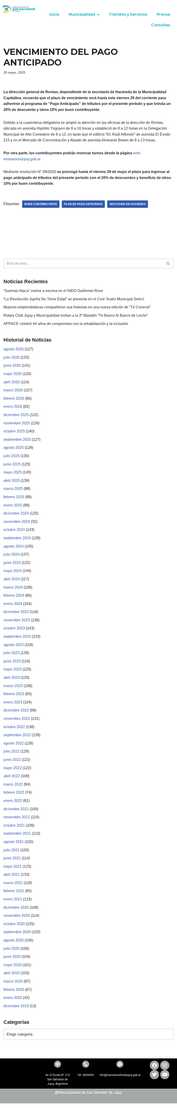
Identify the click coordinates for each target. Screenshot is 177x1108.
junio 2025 (12, 464)
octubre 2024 (14, 530)
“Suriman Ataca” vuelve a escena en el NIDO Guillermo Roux (53, 291)
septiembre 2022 (17, 735)
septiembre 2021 (17, 833)
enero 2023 (12, 702)
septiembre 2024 (17, 538)
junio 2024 (12, 563)
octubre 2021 (14, 825)
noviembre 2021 (16, 817)
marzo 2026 (13, 390)
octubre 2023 (14, 628)
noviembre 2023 (16, 620)
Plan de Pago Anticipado (83, 204)
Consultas (160, 25)
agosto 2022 (13, 743)
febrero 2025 (13, 497)
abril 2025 (11, 481)
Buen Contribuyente (40, 204)
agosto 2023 (13, 645)
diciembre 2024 (16, 513)
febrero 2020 (13, 990)
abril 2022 (11, 776)
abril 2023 (11, 677)
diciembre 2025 (16, 415)
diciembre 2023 (16, 612)
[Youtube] (164, 1074)
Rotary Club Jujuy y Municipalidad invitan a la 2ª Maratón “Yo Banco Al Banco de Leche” (75, 315)
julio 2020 (11, 948)
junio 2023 (12, 661)
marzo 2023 (13, 686)
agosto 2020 (13, 940)
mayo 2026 (12, 374)
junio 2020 (12, 957)
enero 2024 (12, 604)
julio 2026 (11, 357)
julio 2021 (11, 850)
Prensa (163, 14)
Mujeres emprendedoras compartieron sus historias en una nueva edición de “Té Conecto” (77, 307)
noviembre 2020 (16, 915)
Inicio (54, 14)
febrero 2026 (13, 398)
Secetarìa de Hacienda (127, 204)
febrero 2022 (13, 792)
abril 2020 (11, 973)
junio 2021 (12, 858)
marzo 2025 (13, 489)
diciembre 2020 (16, 907)
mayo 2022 (12, 768)
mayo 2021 (12, 866)
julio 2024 (11, 554)
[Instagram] (164, 1065)
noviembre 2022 (16, 719)
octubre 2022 (14, 727)
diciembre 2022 (16, 710)
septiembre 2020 (17, 932)
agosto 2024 (13, 546)
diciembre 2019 (16, 1006)
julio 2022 (11, 751)
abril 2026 (11, 382)
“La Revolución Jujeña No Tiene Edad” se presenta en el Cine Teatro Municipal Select (73, 299)
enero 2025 (12, 505)
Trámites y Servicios (128, 14)
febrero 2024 (13, 595)
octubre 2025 (14, 431)
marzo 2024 (13, 587)
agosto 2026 (13, 349)
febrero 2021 (13, 891)
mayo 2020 (12, 965)
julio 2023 (11, 653)
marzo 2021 (13, 883)
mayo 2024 (12, 571)
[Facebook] (154, 1065)
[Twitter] (154, 1074)
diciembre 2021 (16, 809)
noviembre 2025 (16, 423)
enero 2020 (12, 998)
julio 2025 (11, 456)
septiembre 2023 (17, 636)
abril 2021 (11, 874)
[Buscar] (168, 263)
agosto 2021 (13, 842)
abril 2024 (11, 579)
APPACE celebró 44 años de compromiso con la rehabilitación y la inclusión (65, 324)
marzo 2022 (13, 784)
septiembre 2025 (17, 439)
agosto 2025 (13, 448)
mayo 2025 (12, 472)
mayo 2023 (12, 669)
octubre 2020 (14, 924)
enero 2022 (12, 801)
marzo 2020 (13, 981)
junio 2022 (12, 760)
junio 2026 (12, 365)
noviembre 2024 (16, 522)
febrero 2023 (13, 694)
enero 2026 (12, 406)
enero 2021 (12, 899)
